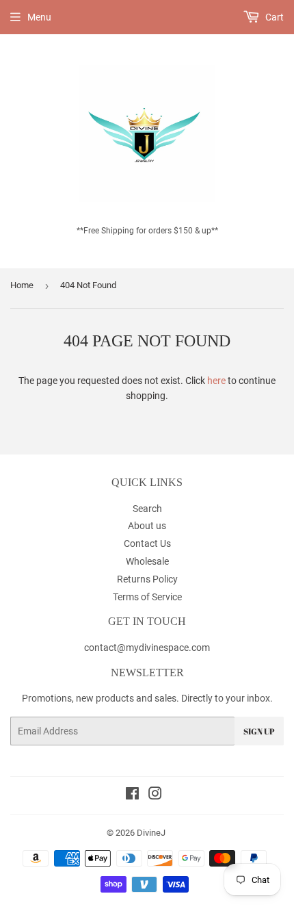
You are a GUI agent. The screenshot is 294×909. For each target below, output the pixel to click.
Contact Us (147, 543)
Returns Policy (147, 579)
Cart (273, 17)
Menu (39, 17)
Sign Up (259, 731)
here (216, 380)
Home (22, 285)
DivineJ (151, 833)
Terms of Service (147, 596)
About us (147, 525)
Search (147, 508)
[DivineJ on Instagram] (155, 795)
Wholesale (147, 561)
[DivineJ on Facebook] (132, 795)
